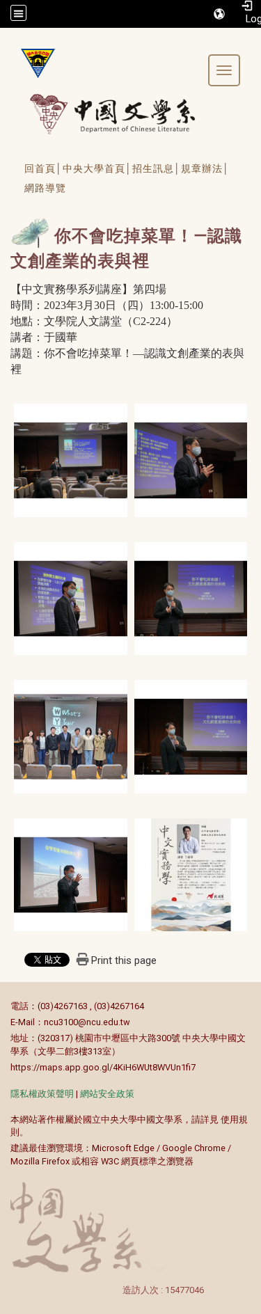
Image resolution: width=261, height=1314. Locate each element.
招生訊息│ (156, 168)
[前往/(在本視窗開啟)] (125, 114)
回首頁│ (43, 168)
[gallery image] (70, 459)
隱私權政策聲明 (42, 1094)
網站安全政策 (107, 1094)
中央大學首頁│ (97, 168)
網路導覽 (45, 187)
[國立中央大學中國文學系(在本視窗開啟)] (32, 63)
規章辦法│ (205, 168)
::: (3, 1006)
